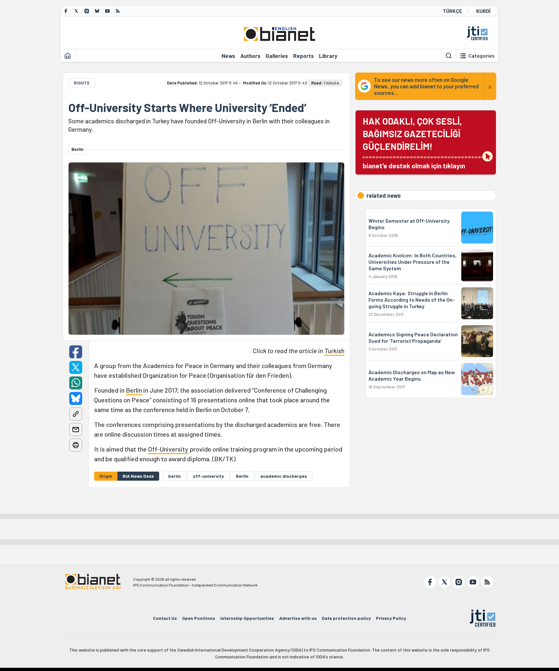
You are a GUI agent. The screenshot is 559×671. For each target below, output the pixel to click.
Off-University (168, 449)
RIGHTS (82, 82)
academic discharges (283, 476)
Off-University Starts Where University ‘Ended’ (187, 107)
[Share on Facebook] (75, 351)
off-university (208, 476)
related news (384, 195)
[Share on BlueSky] (75, 398)
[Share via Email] (75, 429)
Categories (481, 55)
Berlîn (242, 476)
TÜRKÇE (452, 11)
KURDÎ (483, 11)
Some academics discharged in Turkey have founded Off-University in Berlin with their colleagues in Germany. (199, 125)
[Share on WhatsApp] (75, 382)
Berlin (134, 390)
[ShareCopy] (75, 414)
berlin (174, 476)
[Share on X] (75, 367)
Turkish (334, 350)
